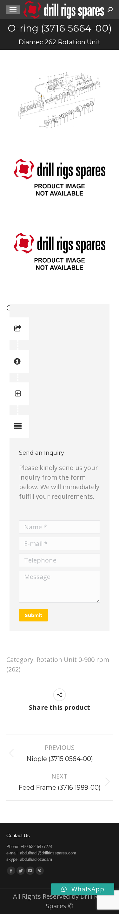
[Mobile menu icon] (13, 9)
